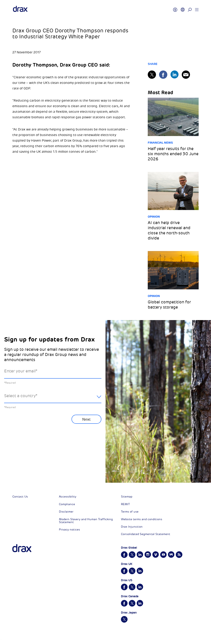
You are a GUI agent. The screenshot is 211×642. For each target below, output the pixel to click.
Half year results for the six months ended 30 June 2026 (173, 154)
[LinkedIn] (174, 74)
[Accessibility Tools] (175, 8)
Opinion (154, 216)
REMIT (125, 504)
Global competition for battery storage (169, 304)
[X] (152, 74)
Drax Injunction (132, 526)
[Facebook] (163, 74)
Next (86, 419)
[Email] (186, 74)
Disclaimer (66, 511)
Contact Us (20, 496)
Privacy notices (69, 529)
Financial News (160, 142)
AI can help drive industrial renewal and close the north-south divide (169, 230)
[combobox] (52, 399)
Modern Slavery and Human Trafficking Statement (86, 521)
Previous (15, 462)
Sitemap (126, 496)
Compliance (67, 504)
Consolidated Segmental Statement (145, 534)
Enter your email (20, 371)
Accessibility (67, 496)
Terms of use (129, 511)
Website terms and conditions (141, 519)
